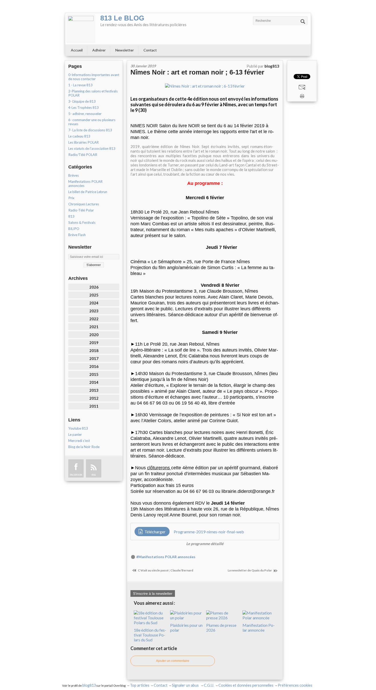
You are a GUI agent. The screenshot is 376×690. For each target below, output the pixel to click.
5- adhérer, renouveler (85, 114)
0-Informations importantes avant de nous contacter (93, 77)
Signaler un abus (186, 685)
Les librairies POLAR (83, 142)
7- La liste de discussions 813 (90, 130)
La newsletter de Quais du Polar (250, 570)
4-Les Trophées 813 (83, 107)
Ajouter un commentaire (172, 661)
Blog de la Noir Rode (83, 447)
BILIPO (73, 229)
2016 (93, 366)
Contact (150, 50)
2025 (93, 295)
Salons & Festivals (81, 222)
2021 (93, 326)
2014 (93, 382)
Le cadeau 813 (79, 136)
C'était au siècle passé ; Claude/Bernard (165, 570)
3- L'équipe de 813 (82, 101)
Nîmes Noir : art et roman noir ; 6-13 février (197, 72)
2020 (93, 334)
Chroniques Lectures (83, 204)
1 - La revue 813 (80, 85)
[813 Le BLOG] (81, 28)
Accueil (77, 50)
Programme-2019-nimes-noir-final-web (209, 531)
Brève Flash (77, 235)
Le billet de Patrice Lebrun (87, 192)
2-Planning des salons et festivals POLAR (93, 93)
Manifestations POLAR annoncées (85, 183)
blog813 (89, 685)
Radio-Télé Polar (81, 210)
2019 (93, 342)
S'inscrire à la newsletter (152, 593)
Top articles (139, 685)
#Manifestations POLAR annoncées (165, 557)
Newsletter (124, 50)
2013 (93, 390)
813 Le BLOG (122, 18)
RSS (94, 474)
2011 (93, 406)
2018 (93, 350)
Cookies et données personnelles (245, 685)
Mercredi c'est (79, 441)
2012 (93, 398)
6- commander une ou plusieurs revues (91, 122)
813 (71, 216)
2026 (93, 287)
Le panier (75, 434)
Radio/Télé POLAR (82, 155)
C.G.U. (209, 685)
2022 (93, 318)
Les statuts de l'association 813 (91, 148)
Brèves (73, 175)
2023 (93, 311)
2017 (93, 358)
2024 (93, 303)
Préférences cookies (295, 685)
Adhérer (99, 50)
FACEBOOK (76, 474)
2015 (93, 374)
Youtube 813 (78, 428)
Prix (71, 198)
